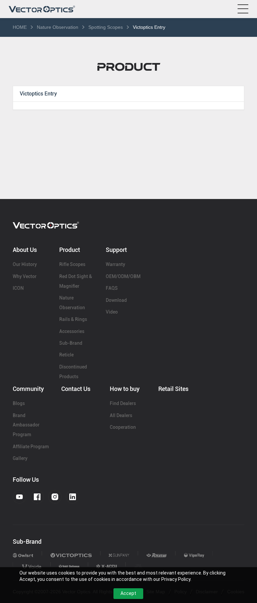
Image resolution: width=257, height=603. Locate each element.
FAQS (112, 288)
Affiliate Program (31, 446)
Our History (25, 264)
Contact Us (75, 388)
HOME (20, 27)
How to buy (125, 388)
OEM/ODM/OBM (123, 276)
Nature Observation (57, 27)
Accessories (71, 331)
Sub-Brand (70, 343)
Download (116, 300)
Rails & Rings (73, 319)
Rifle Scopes (72, 264)
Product (69, 249)
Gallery (20, 458)
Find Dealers (123, 403)
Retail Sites (173, 388)
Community (28, 388)
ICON (18, 288)
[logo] (42, 9)
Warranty (115, 264)
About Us (25, 249)
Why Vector (24, 276)
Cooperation (123, 427)
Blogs (19, 403)
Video (112, 312)
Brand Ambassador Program (26, 425)
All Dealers (121, 415)
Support (116, 249)
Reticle (66, 354)
